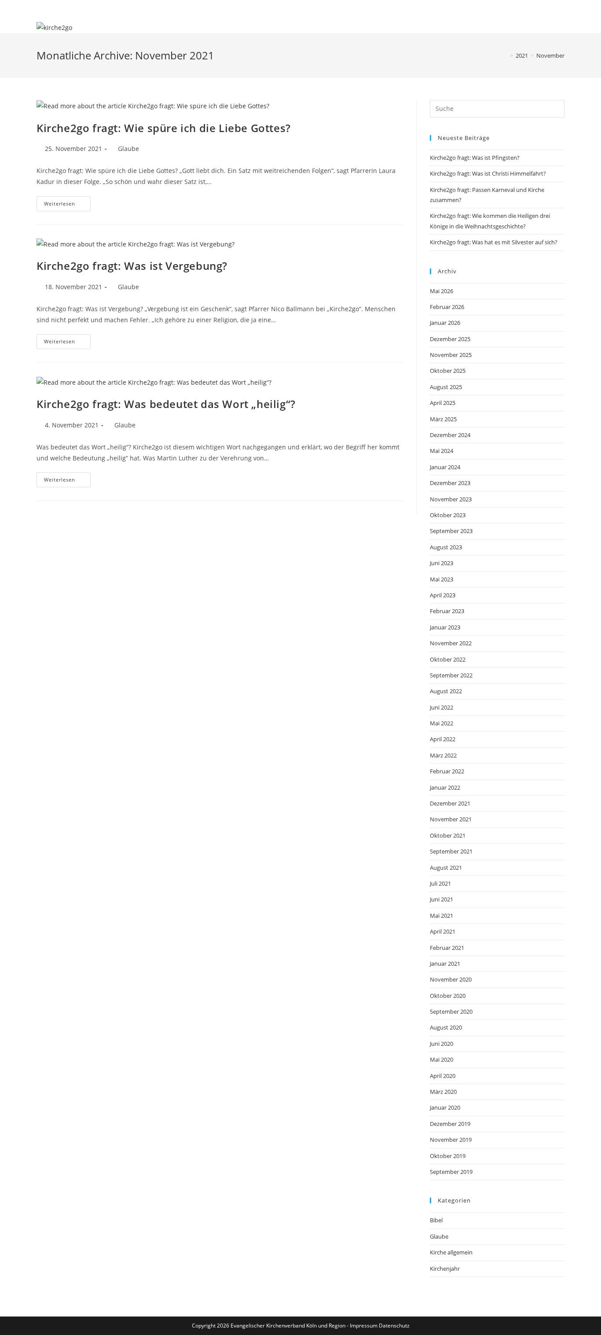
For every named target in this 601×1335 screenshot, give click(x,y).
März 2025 (443, 419)
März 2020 (443, 1092)
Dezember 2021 (450, 803)
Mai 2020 (441, 1059)
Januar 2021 (445, 963)
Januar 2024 (445, 467)
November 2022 (451, 643)
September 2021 (451, 851)
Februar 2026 (447, 307)
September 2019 (451, 1172)
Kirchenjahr (445, 1268)
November (550, 55)
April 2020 (442, 1076)
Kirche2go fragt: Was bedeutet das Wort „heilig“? (166, 404)
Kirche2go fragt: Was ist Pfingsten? (475, 158)
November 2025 (451, 355)
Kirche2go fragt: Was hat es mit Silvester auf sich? (493, 242)
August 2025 (446, 387)
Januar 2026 (445, 323)
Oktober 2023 (447, 515)
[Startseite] (505, 55)
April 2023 (442, 595)
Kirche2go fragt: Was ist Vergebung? (132, 265)
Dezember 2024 (450, 435)
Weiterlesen (67, 205)
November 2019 (451, 1140)
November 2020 (451, 979)
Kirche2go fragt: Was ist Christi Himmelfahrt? (488, 173)
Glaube (128, 148)
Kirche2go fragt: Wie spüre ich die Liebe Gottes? (164, 128)
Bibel (436, 1220)
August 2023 (446, 547)
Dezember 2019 (450, 1124)
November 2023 (451, 499)
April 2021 (442, 931)
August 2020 (446, 1027)
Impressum (363, 1325)
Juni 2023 (441, 563)
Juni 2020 (441, 1044)
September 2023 (451, 531)
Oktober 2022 (447, 659)
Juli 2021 (440, 883)
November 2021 (451, 819)
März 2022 (443, 755)
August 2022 (446, 691)
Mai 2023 (441, 579)
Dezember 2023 (450, 483)
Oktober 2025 (447, 371)
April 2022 (442, 739)
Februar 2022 (447, 771)
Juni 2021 (441, 899)
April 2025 (442, 403)
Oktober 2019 (447, 1156)
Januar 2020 (445, 1107)
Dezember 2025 (450, 339)
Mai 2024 (441, 451)
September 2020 (451, 1011)
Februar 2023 (447, 611)
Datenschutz (394, 1325)
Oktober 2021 (447, 835)
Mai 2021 (441, 915)
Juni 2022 (441, 707)
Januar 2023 (445, 627)
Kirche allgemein (451, 1252)
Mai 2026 (441, 291)
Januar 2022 (445, 787)
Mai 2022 (441, 723)
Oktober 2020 (447, 996)
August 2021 (446, 868)
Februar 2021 (447, 948)
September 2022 (451, 675)
